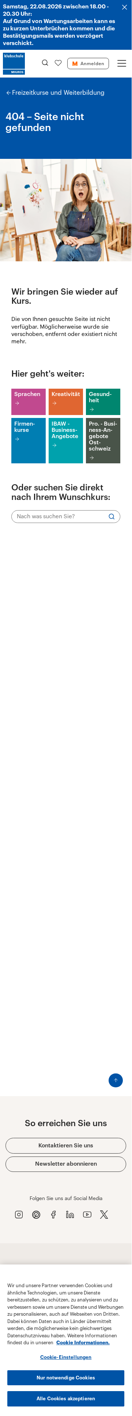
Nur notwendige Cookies (66, 1377)
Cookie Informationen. (83, 1342)
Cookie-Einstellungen (66, 1357)
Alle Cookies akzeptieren (66, 1398)
